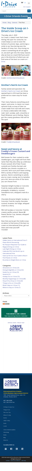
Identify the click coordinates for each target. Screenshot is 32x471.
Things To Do (6, 410)
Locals (5, 426)
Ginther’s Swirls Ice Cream (10, 91)
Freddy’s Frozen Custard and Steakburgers (15, 152)
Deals (4, 423)
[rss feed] (22, 449)
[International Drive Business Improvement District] (11, 384)
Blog (9, 22)
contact (8, 460)
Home (4, 22)
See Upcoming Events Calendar (16, 315)
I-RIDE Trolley (6, 420)
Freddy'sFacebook (13, 142)
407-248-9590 (7, 400)
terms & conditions (15, 460)
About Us (5, 440)
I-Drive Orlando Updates (9, 429)
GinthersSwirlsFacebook (15, 78)
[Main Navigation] (29, 3)
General (14, 22)
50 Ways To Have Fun (8, 407)
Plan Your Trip (6, 412)
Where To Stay (7, 415)
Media (4, 435)
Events (5, 418)
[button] (29, 18)
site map (23, 460)
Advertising (6, 432)
